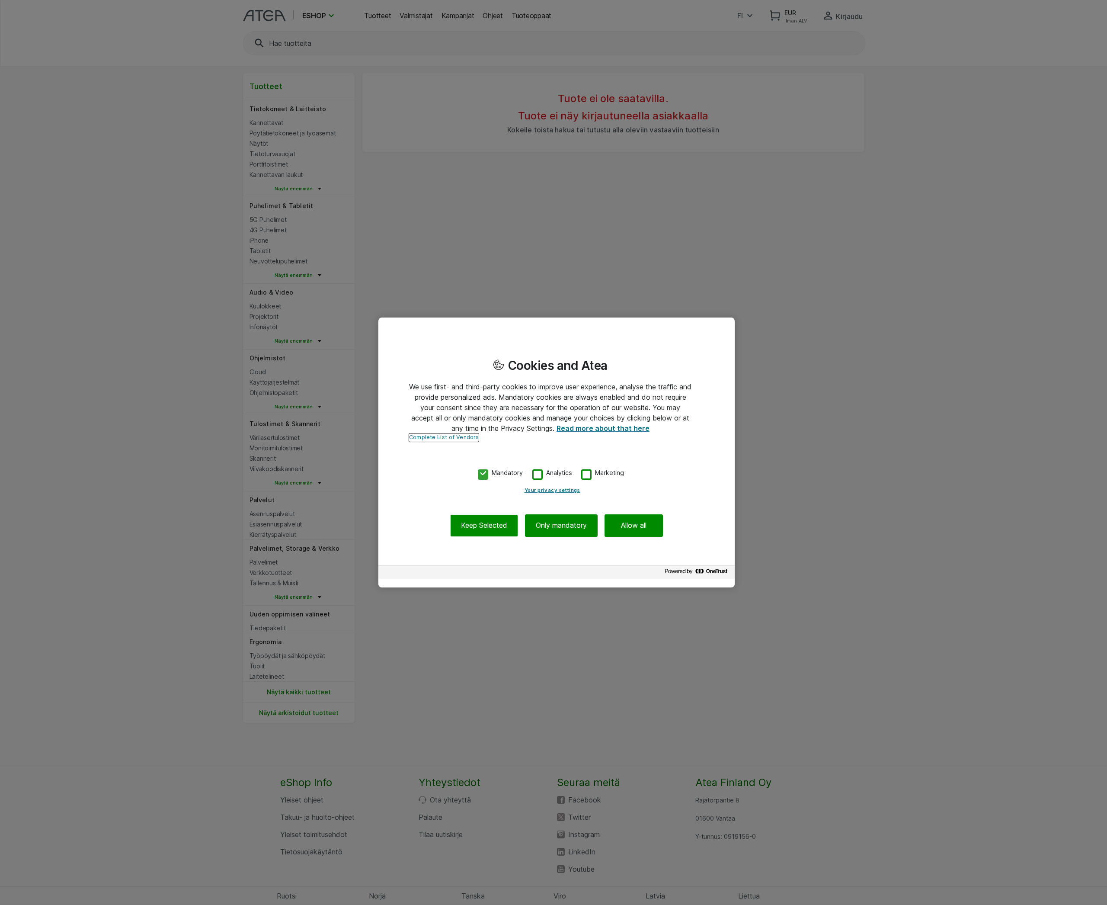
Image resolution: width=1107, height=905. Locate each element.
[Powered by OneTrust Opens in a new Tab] (697, 573)
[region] (556, 452)
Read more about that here (603, 428)
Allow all (633, 525)
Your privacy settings (552, 491)
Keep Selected (484, 525)
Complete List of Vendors (444, 437)
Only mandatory (561, 525)
